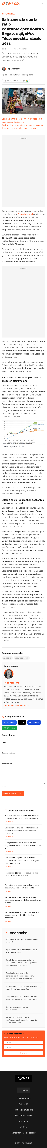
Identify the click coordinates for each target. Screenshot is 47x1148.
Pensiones (10, 14)
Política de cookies (23, 1115)
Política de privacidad (23, 1110)
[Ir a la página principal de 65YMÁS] (11, 3)
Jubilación (7, 658)
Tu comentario (7, 764)
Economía (12, 49)
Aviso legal (23, 1104)
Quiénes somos (23, 1098)
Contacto (23, 1121)
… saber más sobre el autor (16, 705)
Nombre (4, 742)
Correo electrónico (8, 753)
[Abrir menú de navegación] (42, 3)
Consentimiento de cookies (23, 1133)
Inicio (4, 49)
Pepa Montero (13, 69)
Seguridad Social (25, 214)
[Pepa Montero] (4, 69)
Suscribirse (23, 1053)
